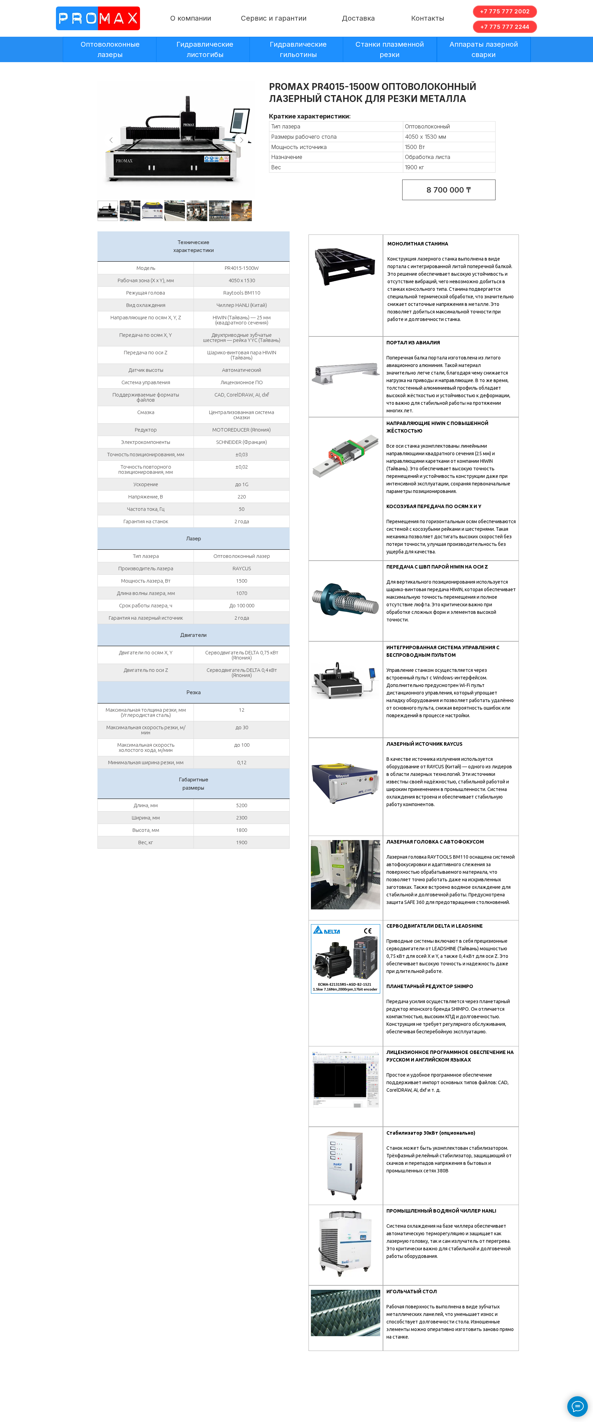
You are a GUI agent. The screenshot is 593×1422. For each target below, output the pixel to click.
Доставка (358, 18)
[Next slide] (241, 140)
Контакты (427, 18)
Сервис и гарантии (273, 18)
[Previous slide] (111, 140)
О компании (190, 18)
